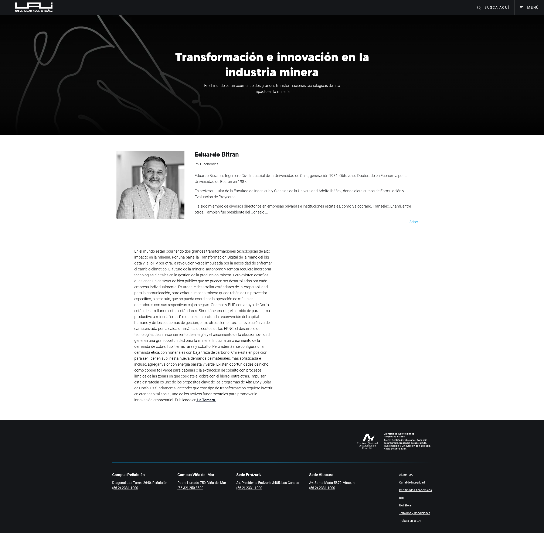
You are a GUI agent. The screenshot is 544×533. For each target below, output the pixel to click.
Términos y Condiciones (414, 513)
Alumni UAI (406, 474)
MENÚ (533, 8)
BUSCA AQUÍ (496, 8)
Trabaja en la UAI (410, 520)
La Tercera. (206, 400)
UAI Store (405, 505)
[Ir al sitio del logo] (54, 7)
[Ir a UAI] (27, 7)
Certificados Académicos (415, 490)
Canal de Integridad (412, 482)
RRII (402, 497)
